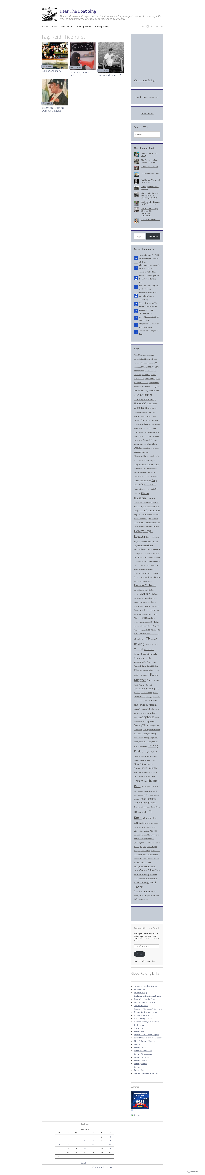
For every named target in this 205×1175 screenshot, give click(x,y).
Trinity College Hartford (141, 831)
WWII (157, 895)
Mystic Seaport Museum (142, 622)
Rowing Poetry (102, 26)
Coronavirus (147, 420)
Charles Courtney (152, 404)
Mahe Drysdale (145, 598)
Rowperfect (139, 1070)
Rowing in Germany (149, 734)
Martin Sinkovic (149, 606)
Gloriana (155, 476)
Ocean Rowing (153, 634)
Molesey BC (139, 618)
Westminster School (140, 859)
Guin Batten (142, 489)
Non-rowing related (141, 630)
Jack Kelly (151, 557)
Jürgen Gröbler (146, 573)
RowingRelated (140, 1063)
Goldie (136, 480)
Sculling (154, 756)
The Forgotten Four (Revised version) (149, 161)
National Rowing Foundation (146, 1021)
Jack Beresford (140, 557)
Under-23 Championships (142, 835)
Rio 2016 (148, 701)
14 (93, 1144)
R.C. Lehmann (146, 692)
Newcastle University (141, 626)
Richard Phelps (139, 701)
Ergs (139, 444)
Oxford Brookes (149, 650)
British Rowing (141, 390)
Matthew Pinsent (148, 610)
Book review (147, 113)
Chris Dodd (141, 408)
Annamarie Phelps (139, 363)
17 (59, 1148)
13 (85, 1144)
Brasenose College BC (151, 386)
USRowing (150, 842)
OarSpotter (139, 1025)
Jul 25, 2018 (103, 70)
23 (110, 1148)
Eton (136, 447)
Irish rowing (151, 553)
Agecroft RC (147, 355)
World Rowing (141, 882)
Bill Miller (146, 374)
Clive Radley (143, 412)
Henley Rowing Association (145, 1012)
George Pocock (146, 476)
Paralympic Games (140, 666)
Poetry (150, 680)
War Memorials (155, 851)
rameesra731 (145, 310)
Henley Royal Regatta (143, 1015)
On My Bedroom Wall (150, 173)
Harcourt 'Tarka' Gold (140, 503)
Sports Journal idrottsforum (146, 1073)
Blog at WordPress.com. (102, 1167)
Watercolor (144, 320)
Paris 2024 (150, 666)
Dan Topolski (152, 428)
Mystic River (150, 618)
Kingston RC (152, 577)
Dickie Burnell (139, 432)
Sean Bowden (139, 760)
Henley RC (156, 526)
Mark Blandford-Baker (140, 602)
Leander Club (142, 585)
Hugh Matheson (140, 545)
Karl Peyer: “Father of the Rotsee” (150, 181)
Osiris (156, 644)
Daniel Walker (143, 428)
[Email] (157, 27)
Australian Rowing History (145, 986)
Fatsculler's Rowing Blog (144, 999)
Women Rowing (142, 874)
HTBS (155, 541)
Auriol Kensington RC (149, 366)
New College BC (153, 626)
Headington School (148, 515)
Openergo (138, 1028)
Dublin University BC (140, 436)
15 (102, 1144)
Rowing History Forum (146, 730)
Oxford (138, 649)
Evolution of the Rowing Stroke (147, 996)
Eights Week (138, 440)
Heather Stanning (150, 523)
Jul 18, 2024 (47, 66)
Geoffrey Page (145, 472)
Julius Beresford (144, 569)
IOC (144, 554)
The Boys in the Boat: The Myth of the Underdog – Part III (150, 195)
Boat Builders (139, 378)
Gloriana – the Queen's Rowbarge (148, 1008)
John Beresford (151, 565)
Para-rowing (151, 662)
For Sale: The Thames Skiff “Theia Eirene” (150, 203)
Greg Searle (148, 485)
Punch (157, 689)
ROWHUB (138, 1044)
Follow (140, 954)
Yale (136, 899)
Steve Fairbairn (141, 764)
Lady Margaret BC (144, 581)
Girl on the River (141, 1005)
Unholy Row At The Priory (149, 154)
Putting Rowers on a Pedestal (149, 187)
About (55, 26)
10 (59, 1144)
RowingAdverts (140, 1060)
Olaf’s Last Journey (149, 166)
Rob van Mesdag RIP (109, 75)
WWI (153, 895)
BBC (142, 371)
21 (93, 1148)
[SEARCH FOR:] (147, 134)
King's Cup (144, 577)
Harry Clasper (139, 506)
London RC (147, 593)
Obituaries (143, 633)
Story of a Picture (149, 772)
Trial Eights (144, 823)
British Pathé (139, 989)
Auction (136, 367)
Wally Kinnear (145, 851)
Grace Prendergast (145, 481)
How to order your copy (147, 96)
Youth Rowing (143, 899)
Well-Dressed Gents (150, 855)
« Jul (83, 1162)
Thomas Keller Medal (142, 807)
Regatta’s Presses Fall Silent (79, 73)
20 (85, 1148)
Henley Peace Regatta (145, 526)
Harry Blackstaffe (152, 503)
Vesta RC (150, 847)
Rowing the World (141, 1057)
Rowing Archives (141, 1047)
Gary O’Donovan (148, 468)
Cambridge (145, 395)
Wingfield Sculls (142, 866)
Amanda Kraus (153, 359)
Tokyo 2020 (147, 818)
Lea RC (153, 586)
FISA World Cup (140, 460)
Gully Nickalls (151, 489)
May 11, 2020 (75, 67)
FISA (156, 456)
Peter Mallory (143, 675)
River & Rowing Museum (144, 1041)
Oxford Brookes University (145, 654)
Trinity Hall (153, 831)
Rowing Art (148, 713)
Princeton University (145, 685)
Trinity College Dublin (148, 827)
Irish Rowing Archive (143, 1018)
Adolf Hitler (138, 355)
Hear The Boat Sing (78, 11)
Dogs (157, 432)
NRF (136, 633)
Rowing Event (149, 721)
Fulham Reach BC (147, 464)
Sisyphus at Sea (146, 313)
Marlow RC (152, 602)
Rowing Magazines (151, 738)
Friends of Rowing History (145, 1002)
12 (76, 1144)
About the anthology (145, 80)
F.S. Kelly (150, 456)
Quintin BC (137, 693)
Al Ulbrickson (144, 359)
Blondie (153, 375)
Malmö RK (154, 598)
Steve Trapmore (138, 772)
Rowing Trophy (148, 752)
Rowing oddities (152, 741)
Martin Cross (139, 606)
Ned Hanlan (154, 622)
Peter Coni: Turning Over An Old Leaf (53, 109)
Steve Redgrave (149, 767)
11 (68, 1144)
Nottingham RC (154, 630)
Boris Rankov (137, 387)
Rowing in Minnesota (143, 1050)
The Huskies (149, 795)
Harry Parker (150, 506)
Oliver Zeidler (139, 639)
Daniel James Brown (147, 424)
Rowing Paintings (140, 746)
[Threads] (162, 27)
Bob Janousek (144, 383)
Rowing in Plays (138, 738)
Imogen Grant (147, 549)
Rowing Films (141, 725)
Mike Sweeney (153, 614)
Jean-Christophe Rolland (151, 561)
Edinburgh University (153, 436)
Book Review (154, 382)
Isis (157, 553)
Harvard (143, 510)
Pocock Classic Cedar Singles (146, 1034)
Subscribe (153, 236)
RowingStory (139, 1067)
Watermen (138, 854)
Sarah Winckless (146, 756)
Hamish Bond (151, 498)
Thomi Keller (155, 807)
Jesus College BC (140, 565)
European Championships (149, 448)
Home (45, 26)
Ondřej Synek (149, 644)
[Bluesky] (143, 27)
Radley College (146, 697)
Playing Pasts (140, 1031)
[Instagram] (147, 27)
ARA (155, 363)
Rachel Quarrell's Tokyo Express (148, 1037)
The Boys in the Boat (149, 786)
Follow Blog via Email (146, 928)
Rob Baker (151, 709)
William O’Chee (143, 862)
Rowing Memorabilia (143, 1054)
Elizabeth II (147, 440)
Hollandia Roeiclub (146, 541)
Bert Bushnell (149, 371)
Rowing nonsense (140, 742)
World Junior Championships (148, 879)
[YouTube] (152, 27)
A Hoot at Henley (51, 70)
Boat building (151, 378)
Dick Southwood (150, 432)
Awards (137, 370)
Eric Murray (144, 444)
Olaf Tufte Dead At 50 (150, 219)
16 (110, 1144)
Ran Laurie (156, 697)
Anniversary (149, 363)
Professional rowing (144, 688)
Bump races (152, 390)
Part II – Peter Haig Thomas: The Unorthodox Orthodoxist (149, 212)
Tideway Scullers (141, 812)
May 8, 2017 (47, 103)
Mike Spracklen (143, 614)
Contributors (67, 26)
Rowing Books (84, 26)
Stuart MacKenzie (149, 776)
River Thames (140, 708)
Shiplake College (150, 760)
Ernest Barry (152, 444)
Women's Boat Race (150, 870)
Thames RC (140, 780)
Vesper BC (143, 847)
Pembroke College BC (149, 670)
